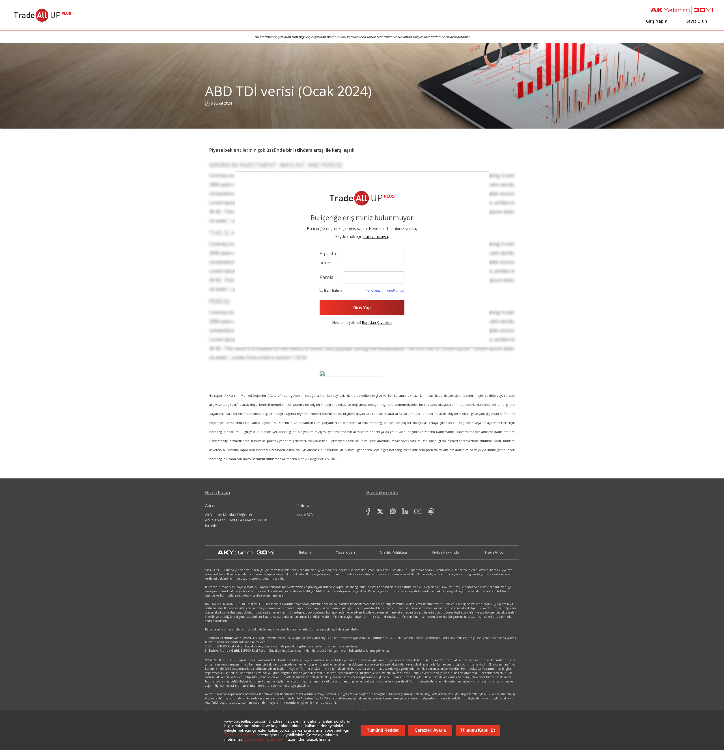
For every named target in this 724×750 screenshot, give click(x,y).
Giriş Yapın (656, 21)
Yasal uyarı (345, 552)
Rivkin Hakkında (445, 552)
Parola (326, 277)
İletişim (305, 552)
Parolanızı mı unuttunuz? (385, 290)
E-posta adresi (328, 258)
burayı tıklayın (375, 236)
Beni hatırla (332, 290)
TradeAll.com (495, 552)
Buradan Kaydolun (377, 322)
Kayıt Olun (696, 21)
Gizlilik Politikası (393, 552)
